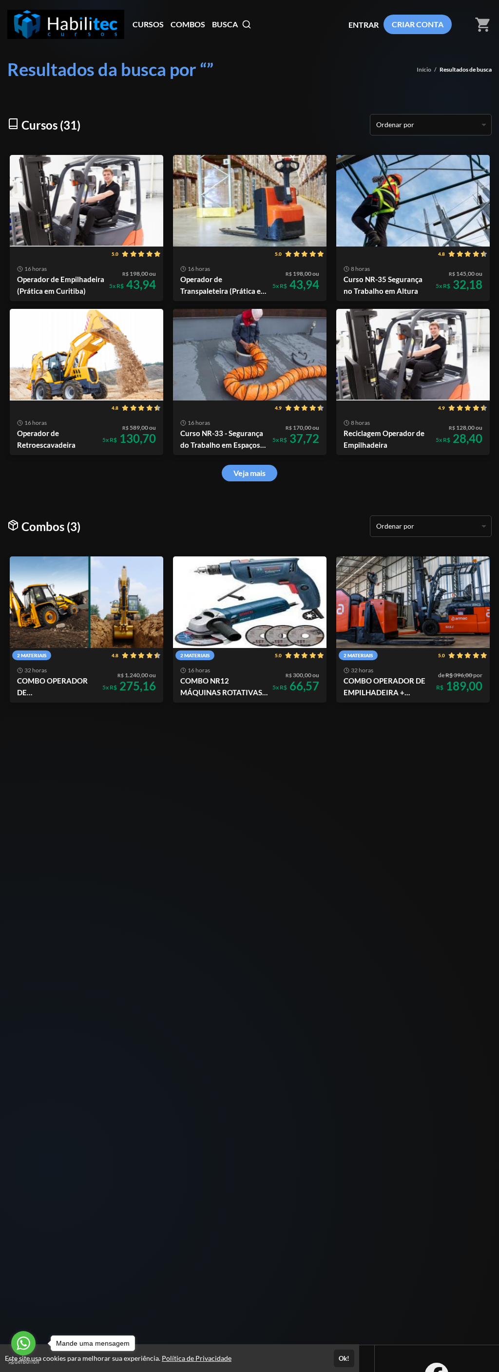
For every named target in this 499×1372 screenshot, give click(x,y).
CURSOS (148, 24)
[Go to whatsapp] (23, 1343)
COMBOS (188, 24)
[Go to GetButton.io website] (23, 1362)
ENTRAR (363, 24)
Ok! (344, 1358)
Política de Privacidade (196, 1358)
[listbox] (431, 124)
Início (424, 69)
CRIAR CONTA (417, 24)
